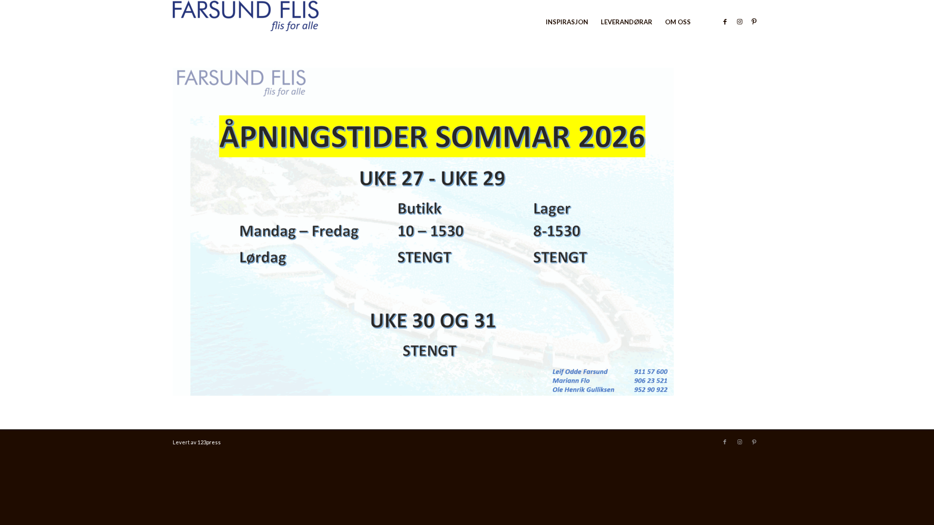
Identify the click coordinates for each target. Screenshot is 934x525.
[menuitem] (566, 21)
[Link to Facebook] (725, 21)
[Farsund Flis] (246, 21)
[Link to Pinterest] (754, 21)
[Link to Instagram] (739, 21)
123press (209, 442)
